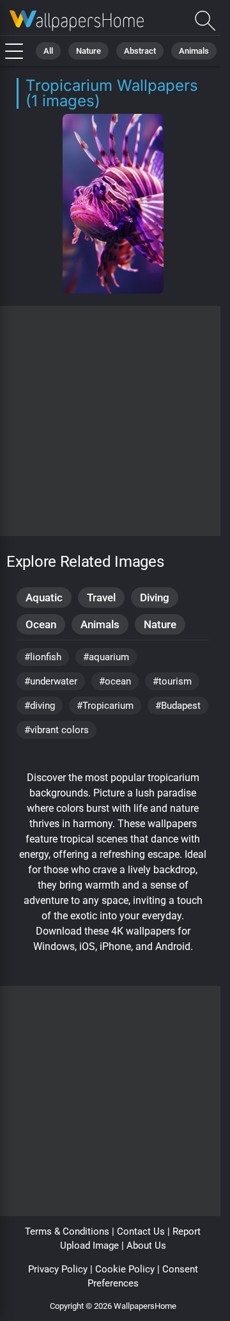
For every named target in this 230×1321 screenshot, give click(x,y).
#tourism (172, 681)
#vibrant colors (56, 730)
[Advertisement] (115, 421)
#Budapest (178, 705)
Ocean (41, 624)
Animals (194, 51)
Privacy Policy (58, 1269)
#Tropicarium (105, 705)
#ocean (115, 681)
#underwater (50, 681)
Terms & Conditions (67, 1231)
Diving (154, 597)
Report (186, 1231)
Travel (101, 597)
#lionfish (42, 657)
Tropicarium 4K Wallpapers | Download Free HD (77, 20)
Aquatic (44, 597)
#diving (39, 705)
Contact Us (141, 1231)
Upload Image (89, 1245)
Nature (88, 51)
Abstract (140, 51)
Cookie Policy (125, 1269)
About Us (146, 1245)
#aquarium (106, 657)
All (48, 51)
